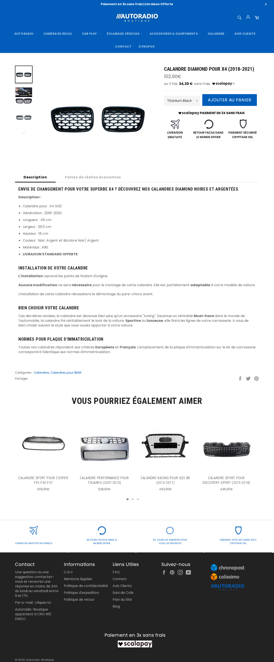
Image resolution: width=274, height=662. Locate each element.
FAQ (116, 572)
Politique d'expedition (81, 592)
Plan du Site (122, 599)
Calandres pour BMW (66, 372)
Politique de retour (79, 599)
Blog (116, 606)
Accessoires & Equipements (174, 34)
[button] (127, 499)
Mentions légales (78, 578)
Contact (123, 46)
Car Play (90, 34)
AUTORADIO (24, 34)
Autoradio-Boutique (40, 660)
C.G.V (68, 572)
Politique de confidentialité (86, 585)
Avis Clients (244, 34)
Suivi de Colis (123, 592)
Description (35, 177)
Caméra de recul (58, 34)
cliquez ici (43, 602)
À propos (147, 46)
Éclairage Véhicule (123, 34)
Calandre (216, 34)
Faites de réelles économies (93, 177)
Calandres (41, 372)
